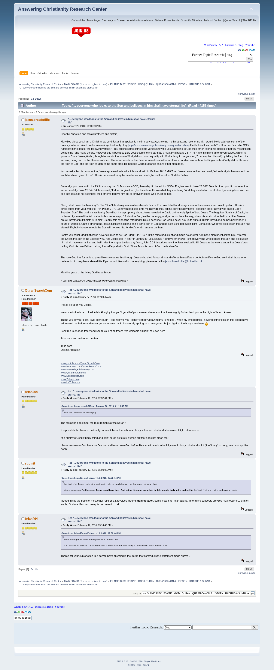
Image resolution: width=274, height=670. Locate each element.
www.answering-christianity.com (77, 369)
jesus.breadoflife (37, 119)
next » (252, 94)
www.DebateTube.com (72, 376)
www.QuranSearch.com (73, 372)
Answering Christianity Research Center (62, 9)
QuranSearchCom (38, 290)
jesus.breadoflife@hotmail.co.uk (184, 261)
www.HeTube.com (70, 382)
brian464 (31, 392)
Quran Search (232, 20)
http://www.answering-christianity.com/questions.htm (158, 145)
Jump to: (137, 593)
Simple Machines (152, 661)
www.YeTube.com (70, 379)
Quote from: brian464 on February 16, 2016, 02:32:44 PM (91, 478)
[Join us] (81, 36)
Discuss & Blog (234, 44)
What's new (210, 44)
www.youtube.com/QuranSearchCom (80, 363)
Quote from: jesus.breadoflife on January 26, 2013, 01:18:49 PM (94, 406)
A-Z (221, 44)
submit (30, 463)
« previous (243, 94)
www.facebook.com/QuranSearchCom (81, 366)
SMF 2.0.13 (122, 661)
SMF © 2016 (136, 661)
